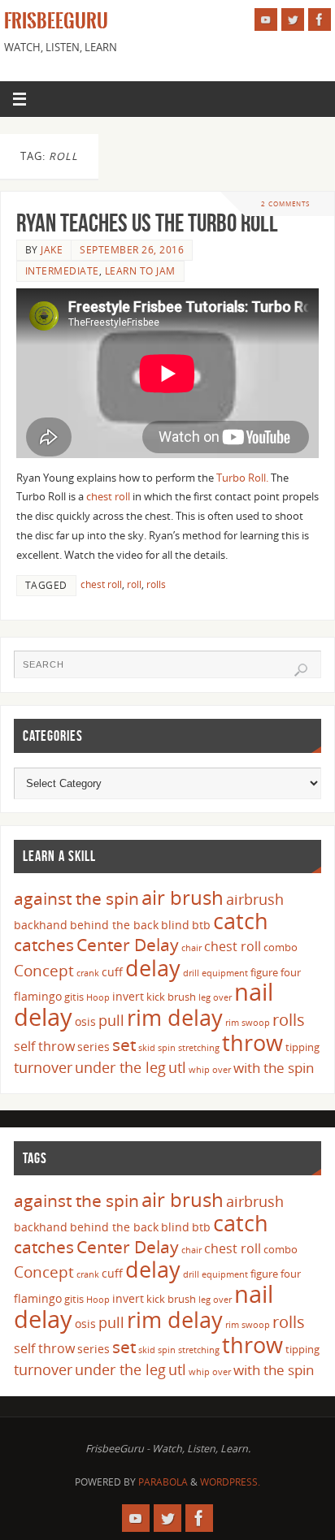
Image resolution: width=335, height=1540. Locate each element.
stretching (199, 1047)
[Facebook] (319, 19)
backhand (40, 924)
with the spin (273, 1067)
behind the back (114, 924)
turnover (43, 1067)
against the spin (76, 898)
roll (134, 584)
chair (191, 948)
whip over (210, 1069)
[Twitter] (292, 19)
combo (280, 947)
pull (111, 1020)
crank (87, 973)
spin (167, 1047)
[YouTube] (266, 19)
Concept (44, 970)
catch (240, 921)
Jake (52, 250)
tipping (302, 1047)
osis (85, 1021)
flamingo (38, 996)
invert (128, 996)
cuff (112, 972)
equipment (225, 973)
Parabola (163, 1482)
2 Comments (285, 203)
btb (201, 924)
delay (153, 968)
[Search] (301, 670)
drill (191, 973)
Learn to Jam (140, 271)
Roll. (258, 478)
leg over (215, 997)
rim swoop (247, 1022)
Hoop (98, 997)
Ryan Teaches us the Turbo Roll (147, 223)
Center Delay (127, 944)
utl (177, 1067)
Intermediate (62, 271)
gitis (74, 996)
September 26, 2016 (132, 250)
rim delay (175, 1017)
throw (252, 1042)
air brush (182, 897)
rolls (156, 584)
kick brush (171, 996)
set (124, 1044)
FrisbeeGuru (56, 21)
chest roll (108, 497)
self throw (44, 1046)
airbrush (255, 899)
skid (146, 1047)
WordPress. (230, 1482)
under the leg (120, 1067)
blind (175, 924)
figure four (275, 972)
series (93, 1046)
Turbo (231, 478)
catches (44, 944)
